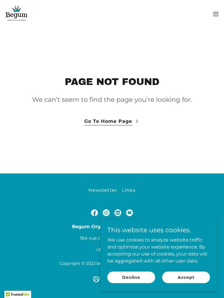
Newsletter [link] (102, 190)
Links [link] (129, 190)
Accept (186, 277)
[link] (16, 14)
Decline (131, 277)
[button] (216, 14)
